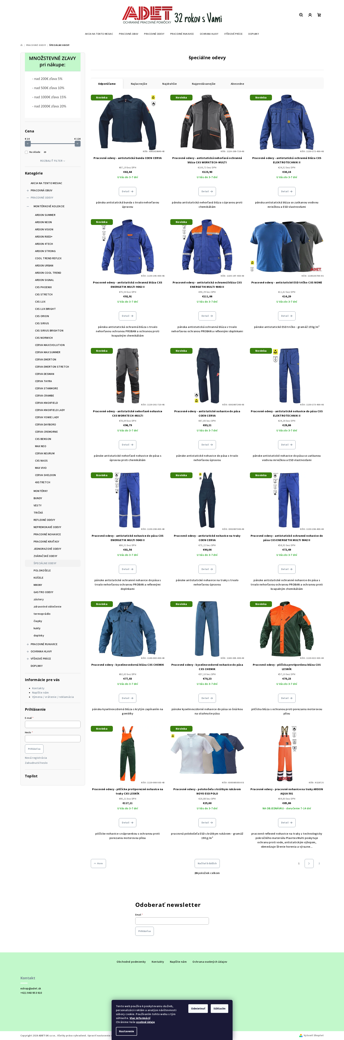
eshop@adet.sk (30, 989)
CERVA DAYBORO (45, 425)
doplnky (39, 636)
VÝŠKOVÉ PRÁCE (41, 659)
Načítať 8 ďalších (207, 863)
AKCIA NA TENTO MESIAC (46, 183)
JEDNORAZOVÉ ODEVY (47, 549)
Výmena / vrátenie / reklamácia (53, 697)
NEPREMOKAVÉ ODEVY (47, 527)
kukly (37, 628)
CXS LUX (40, 302)
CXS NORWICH (44, 338)
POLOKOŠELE (42, 570)
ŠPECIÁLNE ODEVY (45, 563)
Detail (125, 191)
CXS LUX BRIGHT (45, 309)
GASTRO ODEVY (43, 592)
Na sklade (37, 152)
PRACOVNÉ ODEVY (42, 198)
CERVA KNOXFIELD (46, 403)
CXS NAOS (41, 461)
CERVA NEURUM (45, 453)
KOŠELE (39, 578)
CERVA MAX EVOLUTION (50, 345)
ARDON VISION (44, 229)
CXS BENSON (43, 439)
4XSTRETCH (42, 482)
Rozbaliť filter (51, 161)
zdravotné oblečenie (48, 607)
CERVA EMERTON (45, 359)
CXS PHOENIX (43, 287)
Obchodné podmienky (131, 962)
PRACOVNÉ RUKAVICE (44, 644)
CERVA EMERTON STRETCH (52, 367)
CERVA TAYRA (43, 381)
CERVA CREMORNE (46, 432)
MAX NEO (40, 446)
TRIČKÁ (38, 513)
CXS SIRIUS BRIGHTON (49, 331)
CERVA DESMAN (44, 374)
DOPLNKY (37, 666)
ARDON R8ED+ (44, 237)
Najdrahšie (169, 84)
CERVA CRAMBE (44, 396)
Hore (100, 863)
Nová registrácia (36, 758)
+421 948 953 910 (31, 993)
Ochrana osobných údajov (209, 962)
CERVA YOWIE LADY (47, 417)
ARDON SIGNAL (44, 280)
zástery (39, 599)
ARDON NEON (43, 222)
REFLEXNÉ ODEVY (44, 520)
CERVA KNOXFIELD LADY (50, 410)
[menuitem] (99, 34)
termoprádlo (42, 614)
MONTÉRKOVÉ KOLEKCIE (49, 206)
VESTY (38, 505)
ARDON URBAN (44, 266)
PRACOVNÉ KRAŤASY (46, 542)
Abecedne (237, 84)
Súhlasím (219, 1009)
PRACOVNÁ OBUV (41, 190)
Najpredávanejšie (203, 84)
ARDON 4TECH (44, 244)
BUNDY (38, 498)
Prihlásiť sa (34, 749)
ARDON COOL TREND (48, 273)
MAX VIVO (41, 468)
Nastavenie (126, 1031)
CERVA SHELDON (45, 475)
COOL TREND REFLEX (48, 258)
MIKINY (38, 585)
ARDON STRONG (45, 251)
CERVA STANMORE (46, 388)
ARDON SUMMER (45, 215)
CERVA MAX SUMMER (47, 352)
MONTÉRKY (41, 491)
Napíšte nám (40, 693)
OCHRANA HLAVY (41, 651)
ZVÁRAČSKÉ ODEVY (45, 556)
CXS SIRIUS (42, 323)
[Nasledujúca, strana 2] (309, 863)
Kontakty (38, 688)
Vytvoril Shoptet (314, 1035)
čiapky (38, 621)
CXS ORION (42, 316)
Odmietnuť (198, 1009)
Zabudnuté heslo (36, 763)
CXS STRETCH (44, 294)
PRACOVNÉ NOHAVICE (47, 534)
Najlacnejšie (139, 84)
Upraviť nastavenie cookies (104, 1035)
